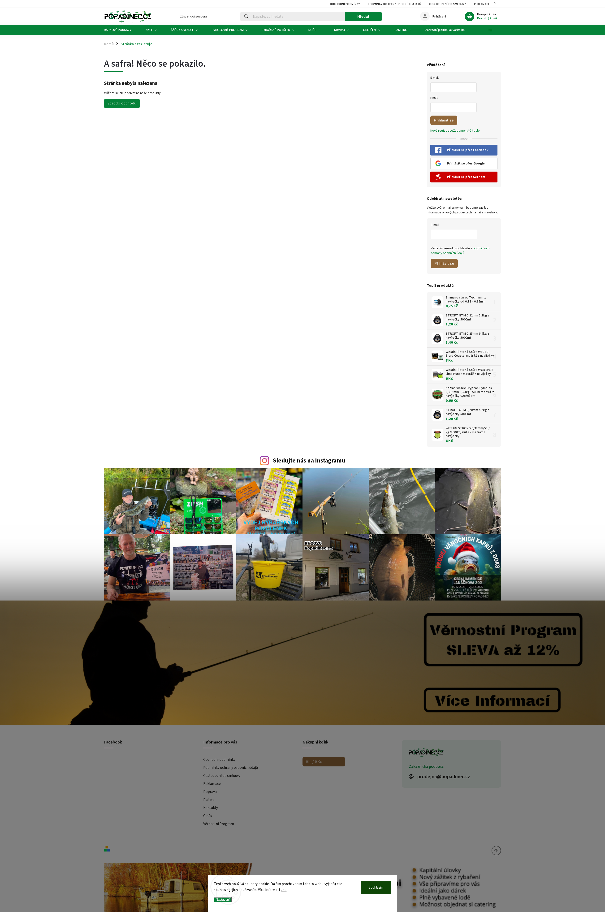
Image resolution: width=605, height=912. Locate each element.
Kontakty (210, 807)
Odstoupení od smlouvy (447, 4)
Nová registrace (441, 130)
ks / (314, 761)
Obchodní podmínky (345, 4)
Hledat (363, 16)
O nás (207, 815)
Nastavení (223, 899)
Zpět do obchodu (122, 103)
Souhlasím (376, 887)
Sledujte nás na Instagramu (309, 460)
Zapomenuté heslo (466, 130)
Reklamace (482, 4)
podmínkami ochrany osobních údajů (460, 250)
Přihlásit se (444, 120)
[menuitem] (121, 30)
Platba (208, 799)
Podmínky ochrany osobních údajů (394, 4)
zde (284, 889)
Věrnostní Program (218, 823)
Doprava (210, 791)
